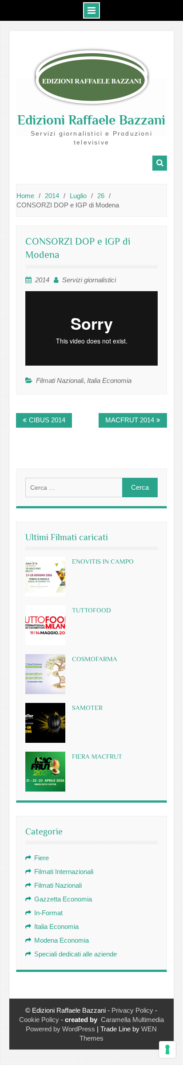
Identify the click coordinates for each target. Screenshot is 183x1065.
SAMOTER (87, 707)
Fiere (41, 858)
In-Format (48, 913)
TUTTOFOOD (91, 610)
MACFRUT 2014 (129, 420)
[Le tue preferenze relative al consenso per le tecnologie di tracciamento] (167, 1049)
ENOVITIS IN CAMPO (103, 561)
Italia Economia (109, 380)
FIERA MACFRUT (97, 756)
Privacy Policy (132, 1010)
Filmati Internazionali (63, 871)
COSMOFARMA (94, 659)
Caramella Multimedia (132, 1019)
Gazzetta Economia (63, 899)
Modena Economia (61, 940)
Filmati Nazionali (60, 380)
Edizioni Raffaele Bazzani (91, 120)
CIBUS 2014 (47, 420)
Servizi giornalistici (89, 280)
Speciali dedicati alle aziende (75, 954)
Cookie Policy (39, 1019)
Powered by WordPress (60, 1029)
